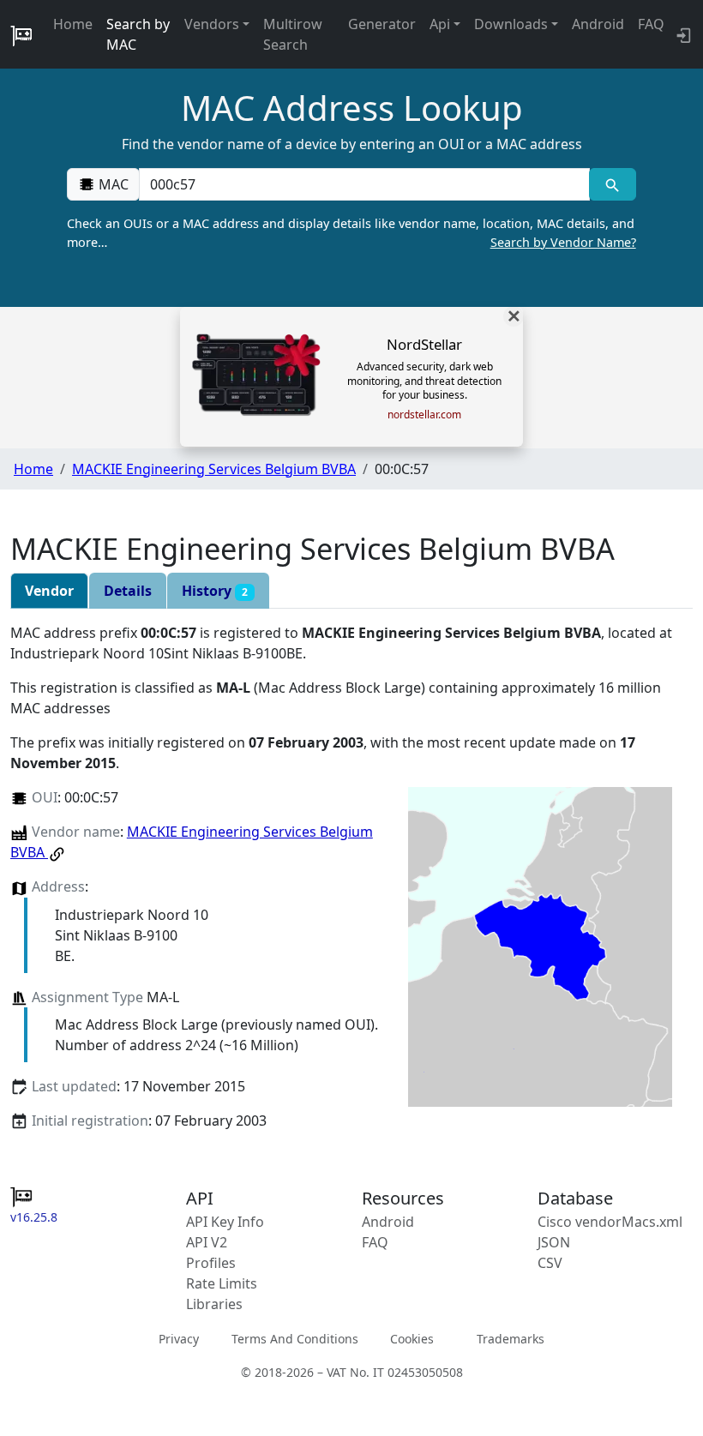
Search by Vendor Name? (563, 242)
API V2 (206, 1242)
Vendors (211, 24)
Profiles (211, 1262)
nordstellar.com (424, 415)
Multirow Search (292, 34)
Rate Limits (221, 1283)
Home (73, 24)
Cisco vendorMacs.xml (610, 1221)
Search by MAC (138, 34)
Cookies (412, 1339)
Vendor (49, 590)
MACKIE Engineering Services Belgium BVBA (214, 469)
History (215, 590)
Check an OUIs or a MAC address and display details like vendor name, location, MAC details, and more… (351, 232)
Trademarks (510, 1339)
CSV (550, 1262)
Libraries (214, 1304)
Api (440, 24)
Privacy (179, 1339)
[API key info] (682, 34)
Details (128, 590)
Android (598, 24)
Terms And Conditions (294, 1339)
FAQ (651, 24)
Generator (382, 24)
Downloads (511, 24)
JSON (554, 1242)
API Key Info (225, 1221)
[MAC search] (612, 184)
